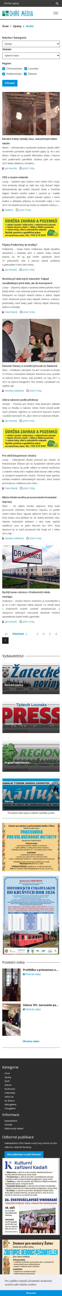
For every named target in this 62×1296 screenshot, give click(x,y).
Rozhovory (10, 1088)
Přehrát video (33, 974)
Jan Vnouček (11, 168)
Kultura (8, 1084)
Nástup (9, 801)
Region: (6, 63)
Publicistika (10, 1092)
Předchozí (18, 633)
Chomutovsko (14, 68)
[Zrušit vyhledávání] (57, 3)
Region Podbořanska (17, 762)
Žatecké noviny (14, 685)
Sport (7, 1081)
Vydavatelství (11, 1120)
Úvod (5, 26)
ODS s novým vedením (15, 177)
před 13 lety (28, 168)
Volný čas (9, 1096)
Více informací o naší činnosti (24, 1154)
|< (6, 633)
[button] (37, 1284)
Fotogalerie (10, 1108)
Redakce (9, 209)
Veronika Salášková (14, 390)
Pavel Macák (11, 312)
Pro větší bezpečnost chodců (19, 455)
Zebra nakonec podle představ (20, 399)
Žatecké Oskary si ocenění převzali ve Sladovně (29, 366)
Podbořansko (14, 73)
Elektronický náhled (14, 1128)
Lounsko (33, 68)
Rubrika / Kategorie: (14, 37)
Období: (7, 49)
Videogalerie (10, 1104)
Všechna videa (31, 1041)
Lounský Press (13, 723)
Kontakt (8, 1124)
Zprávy (17, 26)
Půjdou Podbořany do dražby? (19, 244)
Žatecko (32, 73)
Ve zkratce (10, 1100)
